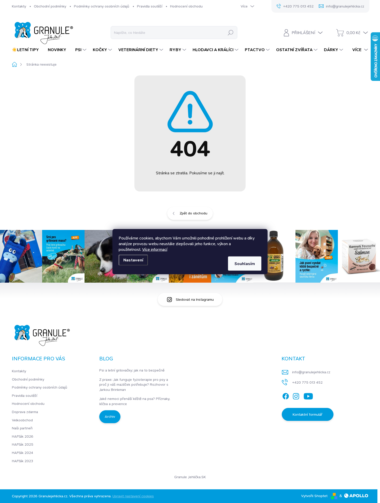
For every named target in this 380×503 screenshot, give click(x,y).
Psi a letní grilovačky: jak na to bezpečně (131, 370)
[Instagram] (296, 395)
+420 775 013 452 (307, 382)
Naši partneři (22, 428)
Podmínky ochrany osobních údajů (101, 6)
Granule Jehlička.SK (190, 477)
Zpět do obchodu (193, 213)
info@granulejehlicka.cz (311, 372)
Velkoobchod (22, 420)
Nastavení (133, 259)
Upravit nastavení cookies (133, 496)
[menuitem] (27, 50)
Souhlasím (244, 263)
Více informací (154, 249)
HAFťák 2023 (22, 461)
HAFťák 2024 (22, 452)
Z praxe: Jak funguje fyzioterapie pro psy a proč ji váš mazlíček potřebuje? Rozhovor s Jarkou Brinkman (133, 384)
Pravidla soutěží (149, 6)
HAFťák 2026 (22, 436)
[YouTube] (308, 395)
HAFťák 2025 (22, 444)
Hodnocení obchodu (186, 6)
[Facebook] (286, 395)
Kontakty (19, 6)
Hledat (230, 32)
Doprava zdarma (25, 411)
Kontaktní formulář (307, 414)
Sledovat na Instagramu (195, 299)
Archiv (110, 416)
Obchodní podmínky (50, 6)
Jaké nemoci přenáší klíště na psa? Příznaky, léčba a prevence (134, 401)
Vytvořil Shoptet (314, 495)
